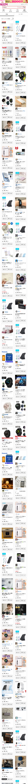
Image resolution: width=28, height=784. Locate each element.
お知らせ (17, 10)
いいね (10, 42)
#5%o (24, 110)
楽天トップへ (24, 4)
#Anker (17, 36)
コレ (5, 42)
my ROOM (24, 10)
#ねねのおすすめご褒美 (7, 670)
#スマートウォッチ (6, 643)
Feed (3, 10)
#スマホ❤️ (19, 745)
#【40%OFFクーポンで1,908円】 (7, 187)
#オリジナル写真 (5, 85)
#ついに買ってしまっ (7, 644)
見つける (10, 10)
